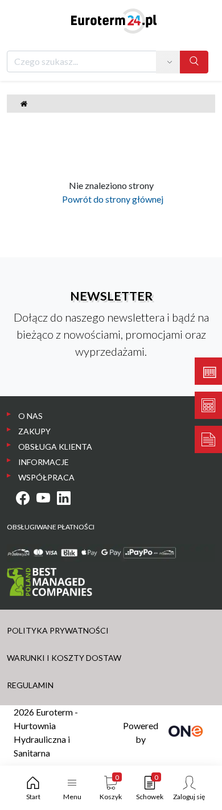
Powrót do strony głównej (111, 199)
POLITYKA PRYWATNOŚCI (58, 630)
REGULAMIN (30, 685)
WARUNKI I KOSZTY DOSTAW (64, 658)
